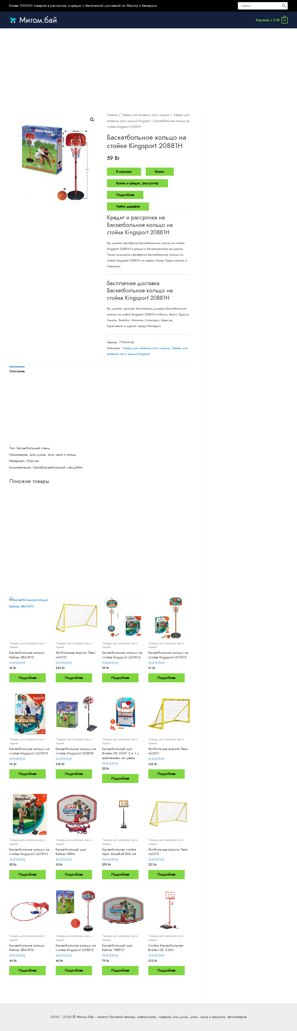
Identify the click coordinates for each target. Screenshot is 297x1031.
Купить (160, 171)
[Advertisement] (148, 65)
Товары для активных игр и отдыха (145, 114)
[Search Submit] (284, 5)
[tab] (17, 372)
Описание (17, 371)
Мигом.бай (38, 20)
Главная (112, 114)
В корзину (124, 171)
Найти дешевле (128, 206)
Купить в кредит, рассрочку (137, 183)
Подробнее (125, 194)
